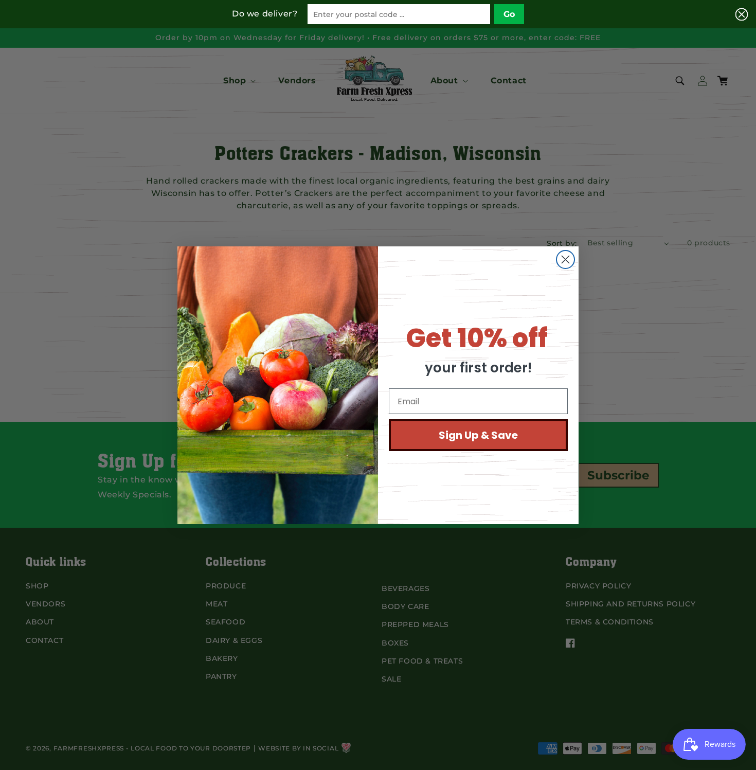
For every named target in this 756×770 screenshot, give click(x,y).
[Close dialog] (565, 259)
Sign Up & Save (478, 435)
